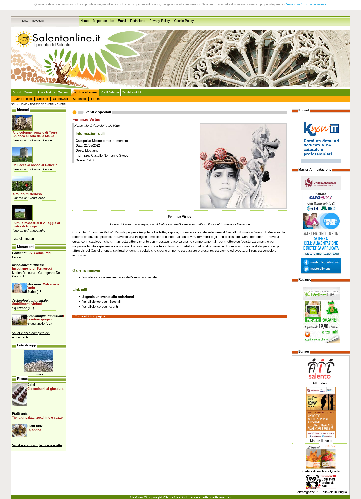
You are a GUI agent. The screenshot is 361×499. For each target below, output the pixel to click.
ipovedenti (38, 20)
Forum (95, 99)
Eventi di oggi (23, 99)
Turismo (63, 92)
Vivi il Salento (110, 92)
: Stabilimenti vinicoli (30, 302)
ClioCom (136, 497)
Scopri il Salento (23, 92)
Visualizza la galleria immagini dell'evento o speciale (119, 277)
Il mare (38, 374)
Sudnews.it (60, 99)
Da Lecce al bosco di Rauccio (35, 165)
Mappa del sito (103, 21)
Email (122, 21)
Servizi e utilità (131, 92)
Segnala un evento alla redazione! (108, 297)
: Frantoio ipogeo (45, 317)
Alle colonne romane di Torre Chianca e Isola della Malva (35, 134)
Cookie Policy (184, 21)
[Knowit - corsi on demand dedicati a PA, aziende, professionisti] (321, 162)
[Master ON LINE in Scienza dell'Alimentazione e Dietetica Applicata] (321, 272)
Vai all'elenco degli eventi (100, 306)
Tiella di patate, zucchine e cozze (37, 417)
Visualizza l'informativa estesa (306, 4)
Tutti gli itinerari (23, 238)
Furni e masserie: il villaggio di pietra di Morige (36, 224)
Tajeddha (34, 430)
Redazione (137, 21)
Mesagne (91, 150)
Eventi (61, 104)
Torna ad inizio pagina (90, 316)
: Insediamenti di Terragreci (32, 266)
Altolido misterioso (27, 194)
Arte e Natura (46, 92)
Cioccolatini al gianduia (45, 389)
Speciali (42, 99)
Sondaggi (79, 99)
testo (25, 20)
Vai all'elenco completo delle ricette (37, 445)
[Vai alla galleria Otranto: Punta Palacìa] (38, 370)
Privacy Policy (159, 21)
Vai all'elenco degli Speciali (101, 301)
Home (84, 21)
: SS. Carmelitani (31, 253)
